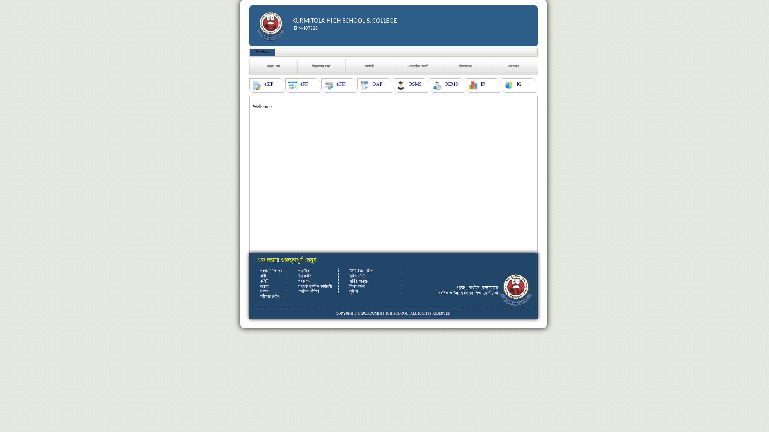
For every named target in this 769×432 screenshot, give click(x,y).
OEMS (451, 84)
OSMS (415, 84)
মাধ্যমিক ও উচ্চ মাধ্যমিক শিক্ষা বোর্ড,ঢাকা (466, 293)
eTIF (341, 84)
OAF (377, 84)
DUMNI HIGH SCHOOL (388, 313)
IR (483, 84)
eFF (304, 84)
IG (519, 84)
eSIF (268, 84)
